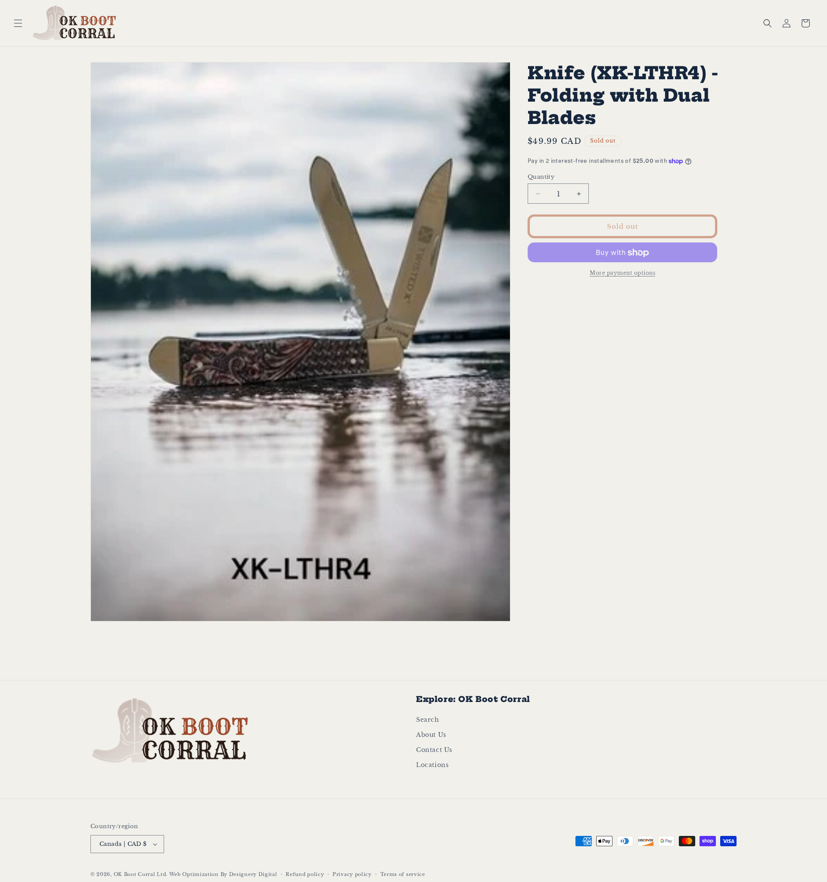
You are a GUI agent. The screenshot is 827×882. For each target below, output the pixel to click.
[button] (18, 23)
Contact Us (434, 750)
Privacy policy (352, 874)
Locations (432, 765)
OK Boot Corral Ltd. (141, 874)
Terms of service (402, 874)
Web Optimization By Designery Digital (223, 874)
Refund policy (305, 874)
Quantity (541, 176)
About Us (431, 735)
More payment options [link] (622, 273)
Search (427, 720)
